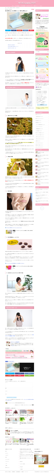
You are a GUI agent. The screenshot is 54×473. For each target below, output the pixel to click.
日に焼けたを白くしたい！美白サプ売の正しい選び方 (26, 454)
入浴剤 (6, 465)
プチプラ (45, 96)
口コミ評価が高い (39, 101)
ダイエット (6, 453)
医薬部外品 (41, 100)
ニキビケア (6, 455)
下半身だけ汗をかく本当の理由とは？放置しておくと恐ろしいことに (43, 173)
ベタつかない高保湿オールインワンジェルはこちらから (14, 227)
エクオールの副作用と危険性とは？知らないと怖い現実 (43, 169)
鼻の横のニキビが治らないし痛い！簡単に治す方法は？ (43, 183)
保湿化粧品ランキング (38, 122)
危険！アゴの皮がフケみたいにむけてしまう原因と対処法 (42, 201)
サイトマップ (26, 471)
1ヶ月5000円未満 (44, 92)
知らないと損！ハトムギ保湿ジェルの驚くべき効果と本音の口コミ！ (43, 155)
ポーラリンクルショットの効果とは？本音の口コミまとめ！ (43, 159)
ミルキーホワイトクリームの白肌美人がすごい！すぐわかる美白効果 (43, 162)
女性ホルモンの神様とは (8, 471)
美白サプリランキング (38, 114)
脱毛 (6, 451)
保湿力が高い (45, 97)
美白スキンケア (7, 467)
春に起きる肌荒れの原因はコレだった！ (13, 46)
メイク (6, 463)
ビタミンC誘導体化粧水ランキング (40, 124)
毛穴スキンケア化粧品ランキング (40, 132)
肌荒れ (6, 361)
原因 (9, 361)
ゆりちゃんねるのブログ (41, 471)
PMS (6, 457)
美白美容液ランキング (38, 120)
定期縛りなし (44, 101)
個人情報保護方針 (18, 471)
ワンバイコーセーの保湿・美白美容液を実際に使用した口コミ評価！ (43, 166)
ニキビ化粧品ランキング (39, 130)
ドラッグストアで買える (40, 96)
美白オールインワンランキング (39, 118)
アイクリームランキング (39, 126)
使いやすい (41, 97)
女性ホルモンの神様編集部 (14, 430)
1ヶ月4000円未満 (39, 92)
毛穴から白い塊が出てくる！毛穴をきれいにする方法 (43, 180)
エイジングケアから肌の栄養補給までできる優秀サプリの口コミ (15, 263)
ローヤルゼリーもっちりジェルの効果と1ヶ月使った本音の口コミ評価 (43, 176)
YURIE (13, 345)
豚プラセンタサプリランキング (40, 136)
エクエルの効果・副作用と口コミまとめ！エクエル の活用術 (42, 198)
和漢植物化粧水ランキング (39, 128)
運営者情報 (13, 471)
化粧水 (38, 100)
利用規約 (23, 471)
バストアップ (7, 461)
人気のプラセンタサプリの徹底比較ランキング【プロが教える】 (41, 195)
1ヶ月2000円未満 (39, 91)
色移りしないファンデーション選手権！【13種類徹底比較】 (42, 192)
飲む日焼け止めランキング (39, 116)
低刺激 (38, 97)
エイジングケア (7, 459)
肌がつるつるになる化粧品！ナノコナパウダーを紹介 (42, 189)
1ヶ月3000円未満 (44, 91)
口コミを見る (41, 466)
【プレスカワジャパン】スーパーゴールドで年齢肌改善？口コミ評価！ (43, 152)
